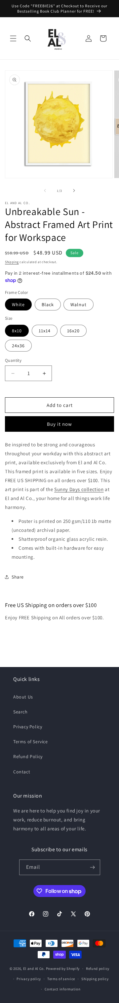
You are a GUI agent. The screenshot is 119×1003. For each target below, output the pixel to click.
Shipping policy (95, 978)
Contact (21, 772)
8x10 (17, 331)
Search (20, 712)
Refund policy (97, 968)
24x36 (18, 346)
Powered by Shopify (63, 968)
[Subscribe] (92, 867)
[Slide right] (74, 190)
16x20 (73, 331)
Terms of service (61, 978)
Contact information (62, 989)
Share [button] (18, 577)
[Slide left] (45, 190)
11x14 (45, 331)
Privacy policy (29, 978)
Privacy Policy (27, 727)
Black (48, 304)
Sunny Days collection (79, 489)
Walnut (78, 304)
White (18, 304)
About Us (23, 697)
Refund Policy (28, 756)
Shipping (12, 262)
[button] (13, 38)
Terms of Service (30, 742)
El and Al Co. (34, 968)
